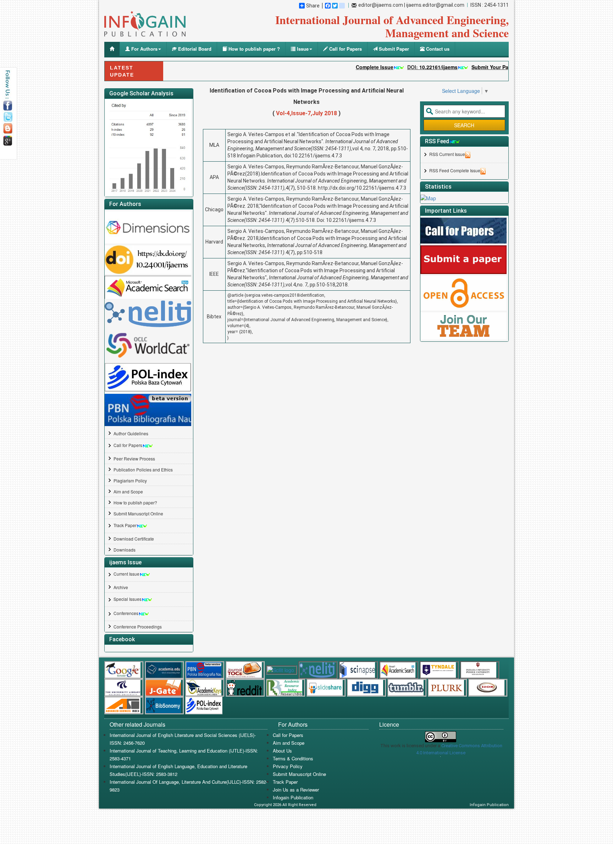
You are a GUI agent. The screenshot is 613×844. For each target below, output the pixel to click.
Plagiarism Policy (130, 480)
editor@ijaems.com (380, 5)
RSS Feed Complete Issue (454, 170)
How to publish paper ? (253, 48)
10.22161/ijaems (421, 67)
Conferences (126, 613)
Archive (121, 587)
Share (313, 6)
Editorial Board (194, 48)
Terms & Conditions (293, 758)
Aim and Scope (128, 491)
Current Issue (126, 574)
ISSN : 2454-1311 (489, 5)
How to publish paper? (135, 502)
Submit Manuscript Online (138, 513)
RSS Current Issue (447, 154)
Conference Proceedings (138, 627)
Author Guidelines (131, 433)
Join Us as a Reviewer (296, 789)
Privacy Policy (288, 766)
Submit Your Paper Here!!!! (486, 67)
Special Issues (128, 599)
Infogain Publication (293, 797)
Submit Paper (393, 48)
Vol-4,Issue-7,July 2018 (306, 113)
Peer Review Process (134, 458)
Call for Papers (345, 48)
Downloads (125, 550)
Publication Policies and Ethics (143, 469)
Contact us (437, 48)
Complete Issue (357, 67)
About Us (282, 750)
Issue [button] (302, 48)
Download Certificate (134, 539)
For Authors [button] (144, 48)
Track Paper (125, 525)
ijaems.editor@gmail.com (435, 5)
